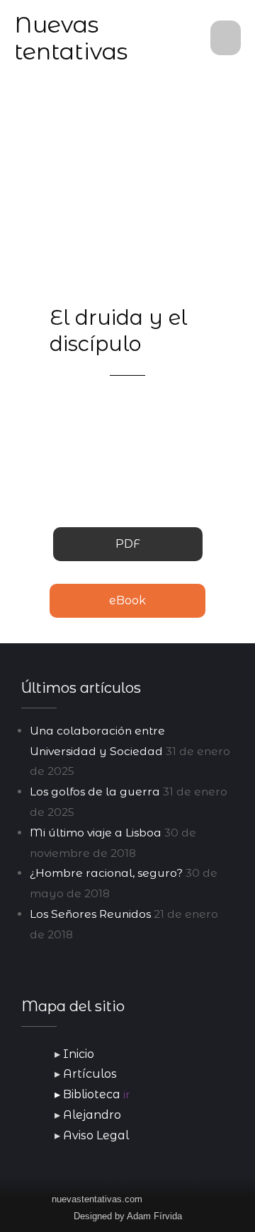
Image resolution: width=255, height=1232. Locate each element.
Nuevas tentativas (71, 38)
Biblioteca (96, 1094)
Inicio (78, 1054)
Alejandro (92, 1115)
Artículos (90, 1074)
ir (126, 1094)
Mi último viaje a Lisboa (96, 832)
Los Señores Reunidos (90, 914)
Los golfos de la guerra (95, 791)
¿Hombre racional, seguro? (106, 873)
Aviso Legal (96, 1135)
